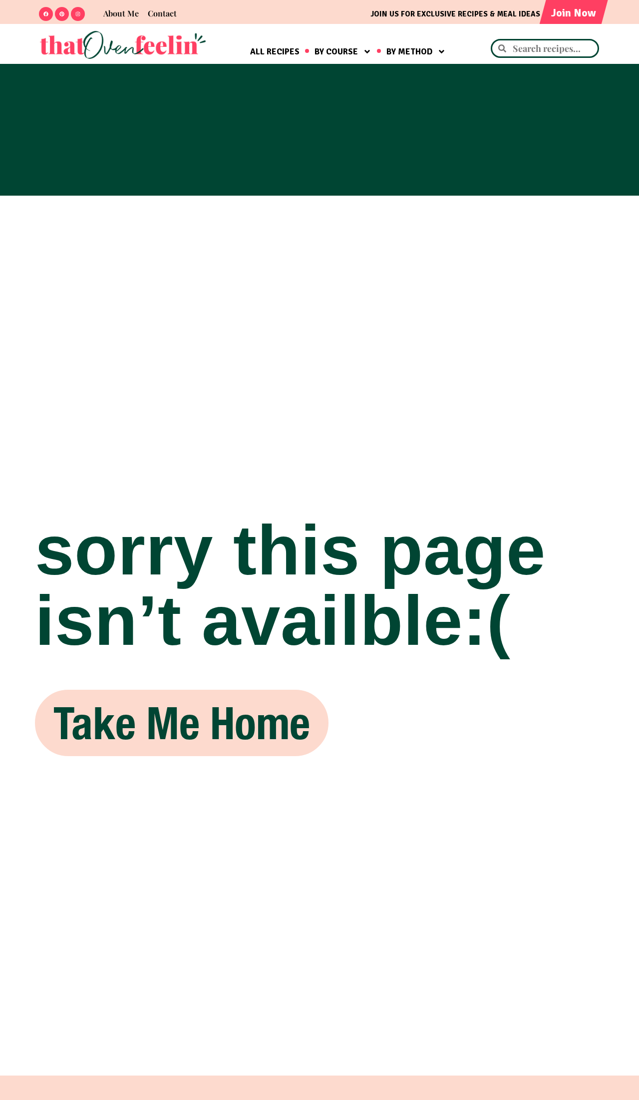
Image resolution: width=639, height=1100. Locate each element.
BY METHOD (409, 51)
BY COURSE (336, 51)
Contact (162, 13)
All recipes (275, 51)
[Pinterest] (62, 14)
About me (121, 13)
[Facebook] (46, 14)
